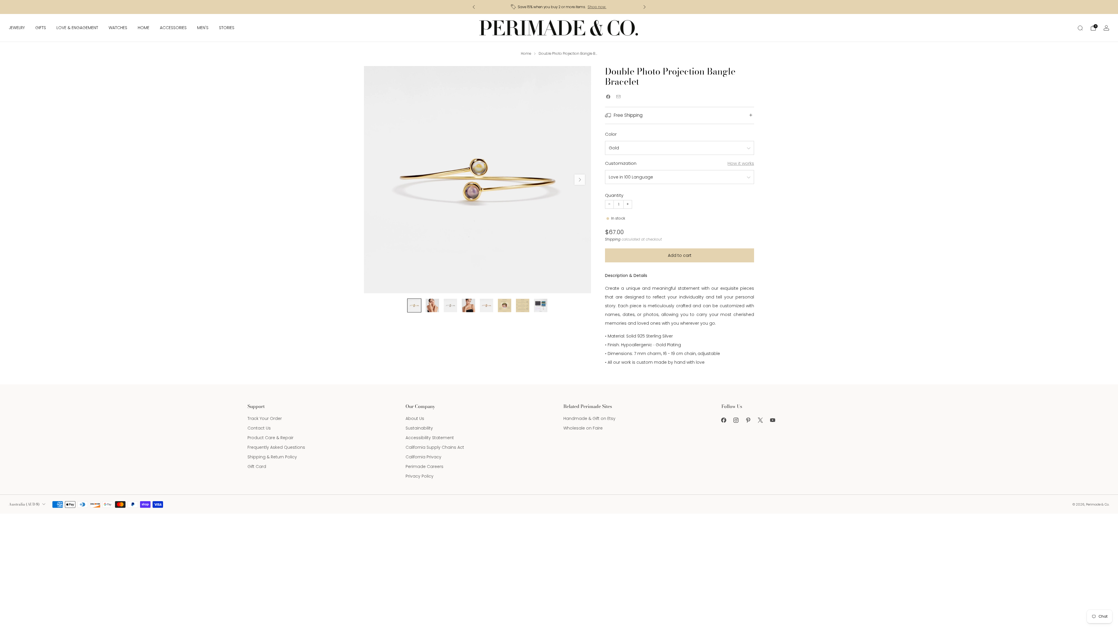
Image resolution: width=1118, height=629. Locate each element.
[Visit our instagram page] (736, 420)
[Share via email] (618, 97)
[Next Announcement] (644, 7)
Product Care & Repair (270, 438)
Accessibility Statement (430, 438)
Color (611, 134)
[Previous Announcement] (473, 7)
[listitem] (559, 7)
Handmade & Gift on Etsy (589, 418)
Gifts (40, 28)
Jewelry (17, 28)
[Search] (1080, 28)
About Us (415, 418)
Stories (226, 28)
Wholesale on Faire (583, 428)
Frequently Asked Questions (276, 447)
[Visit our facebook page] (724, 420)
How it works (741, 163)
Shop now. (597, 7)
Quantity (614, 195)
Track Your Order (264, 418)
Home (143, 28)
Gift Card (256, 466)
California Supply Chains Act (435, 447)
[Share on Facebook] (608, 97)
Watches (118, 28)
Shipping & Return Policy (272, 457)
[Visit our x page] (760, 420)
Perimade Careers (424, 466)
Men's (202, 28)
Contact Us (259, 428)
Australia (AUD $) (24, 504)
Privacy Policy (420, 476)
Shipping (612, 239)
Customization (620, 163)
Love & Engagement (77, 28)
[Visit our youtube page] (773, 420)
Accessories (173, 28)
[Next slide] (580, 180)
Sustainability (419, 428)
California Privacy (423, 457)
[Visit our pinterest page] (748, 420)
